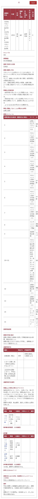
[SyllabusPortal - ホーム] (19, 2)
